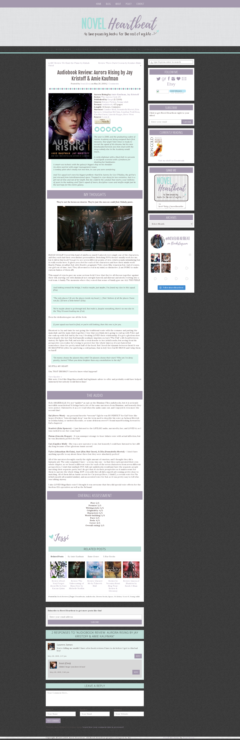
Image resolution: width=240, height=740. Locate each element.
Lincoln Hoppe (115, 114)
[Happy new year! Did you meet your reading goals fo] (176, 257)
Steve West (128, 114)
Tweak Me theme (171, 738)
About (118, 3)
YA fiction (118, 596)
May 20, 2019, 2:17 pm (57, 656)
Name (49, 709)
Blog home (64, 49)
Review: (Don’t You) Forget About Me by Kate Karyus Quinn (58, 585)
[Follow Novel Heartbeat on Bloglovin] (177, 91)
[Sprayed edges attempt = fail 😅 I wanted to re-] (166, 278)
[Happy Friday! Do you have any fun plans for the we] (187, 257)
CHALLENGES (154, 49)
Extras (176, 49)
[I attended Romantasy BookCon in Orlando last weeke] (155, 257)
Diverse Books (102, 596)
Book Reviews (62, 596)
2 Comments (113, 83)
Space (110, 596)
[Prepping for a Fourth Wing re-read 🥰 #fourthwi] (155, 278)
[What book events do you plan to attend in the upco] (155, 268)
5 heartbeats (80, 596)
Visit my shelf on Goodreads (171, 160)
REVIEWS (83, 49)
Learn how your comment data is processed (103, 727)
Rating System (107, 49)
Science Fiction (109, 102)
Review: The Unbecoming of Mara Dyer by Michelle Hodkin (76, 585)
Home (98, 3)
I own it (105, 117)
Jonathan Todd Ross (130, 112)
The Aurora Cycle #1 (111, 97)
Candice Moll (110, 109)
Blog (108, 3)
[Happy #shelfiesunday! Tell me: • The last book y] (166, 268)
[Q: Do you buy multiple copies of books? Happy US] (166, 257)
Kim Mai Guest (101, 114)
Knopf (110, 99)
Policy (129, 3)
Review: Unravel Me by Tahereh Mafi (94, 583)
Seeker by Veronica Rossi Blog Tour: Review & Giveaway (113, 586)
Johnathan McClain (111, 112)
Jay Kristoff (133, 94)
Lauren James (65, 644)
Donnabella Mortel (125, 109)
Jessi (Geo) (86, 83)
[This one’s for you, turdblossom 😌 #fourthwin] (187, 268)
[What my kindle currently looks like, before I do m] (187, 278)
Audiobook (107, 104)
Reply (138, 656)
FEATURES (130, 49)
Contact (140, 3)
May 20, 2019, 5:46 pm (59, 672)
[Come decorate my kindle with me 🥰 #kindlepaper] (176, 278)
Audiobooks (90, 596)
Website (118, 709)
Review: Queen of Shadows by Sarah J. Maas (131, 583)
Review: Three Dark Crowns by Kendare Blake (119, 63)
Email (83, 709)
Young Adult (122, 102)
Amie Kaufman (118, 94)
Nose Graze (188, 738)
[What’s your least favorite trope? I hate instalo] (176, 268)
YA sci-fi (125, 596)
